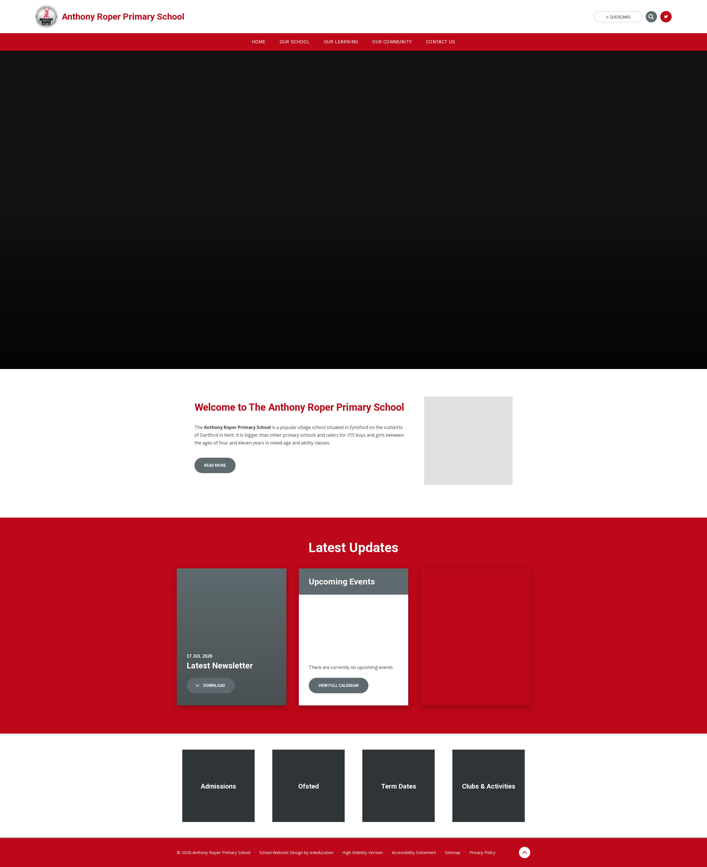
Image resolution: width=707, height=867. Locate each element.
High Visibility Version (362, 852)
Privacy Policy (482, 852)
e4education (321, 852)
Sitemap (452, 852)
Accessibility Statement (414, 852)
